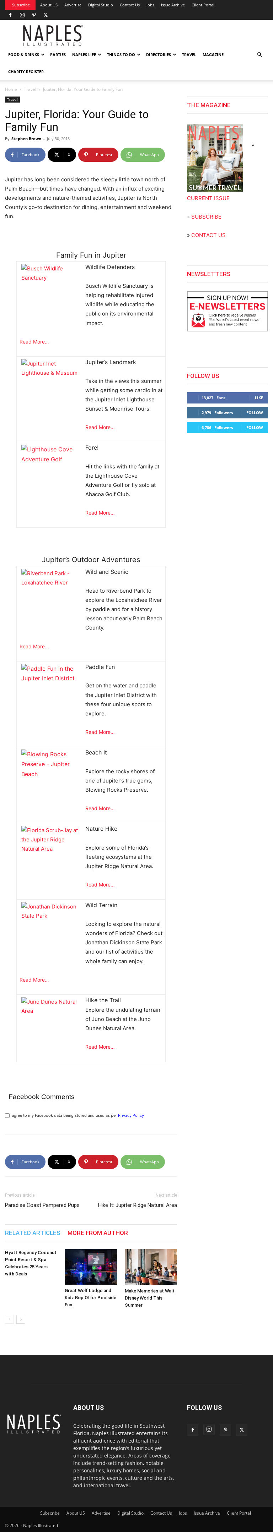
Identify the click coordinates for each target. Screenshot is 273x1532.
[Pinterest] (33, 15)
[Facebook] (10, 15)
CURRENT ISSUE (208, 198)
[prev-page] (9, 1319)
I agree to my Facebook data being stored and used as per (77, 1115)
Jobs (150, 4)
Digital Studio (100, 4)
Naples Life (84, 54)
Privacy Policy (131, 1115)
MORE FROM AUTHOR (98, 1232)
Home (11, 89)
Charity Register (26, 71)
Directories (158, 54)
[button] (259, 54)
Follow (254, 412)
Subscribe (21, 4)
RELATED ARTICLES (32, 1232)
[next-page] (20, 1319)
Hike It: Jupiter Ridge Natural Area (137, 1205)
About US (49, 4)
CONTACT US (208, 235)
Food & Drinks (23, 54)
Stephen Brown (26, 138)
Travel (189, 54)
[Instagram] (22, 15)
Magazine (213, 54)
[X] (45, 15)
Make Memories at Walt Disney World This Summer (150, 1298)
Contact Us (130, 4)
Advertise (72, 4)
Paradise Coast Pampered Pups (42, 1205)
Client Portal (203, 4)
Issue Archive (173, 4)
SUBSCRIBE (206, 216)
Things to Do (121, 54)
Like (259, 397)
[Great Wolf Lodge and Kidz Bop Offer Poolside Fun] (91, 1267)
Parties (58, 54)
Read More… (34, 342)
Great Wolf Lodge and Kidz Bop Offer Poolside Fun (90, 1297)
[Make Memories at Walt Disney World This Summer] (151, 1267)
